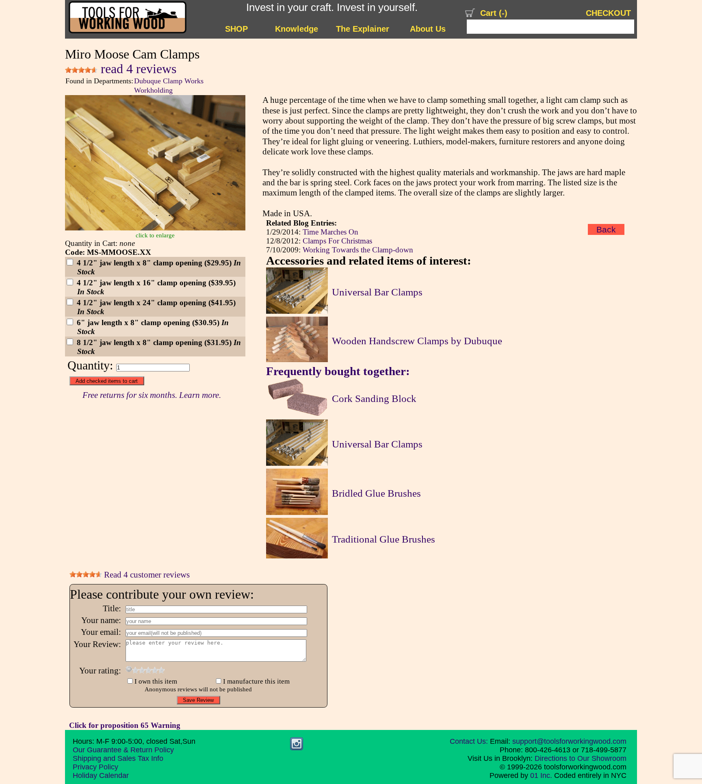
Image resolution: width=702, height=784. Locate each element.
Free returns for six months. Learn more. (151, 395)
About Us (428, 28)
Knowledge (296, 28)
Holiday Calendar (101, 775)
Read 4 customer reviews (146, 575)
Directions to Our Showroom (580, 758)
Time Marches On (330, 232)
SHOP (236, 28)
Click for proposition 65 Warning (124, 725)
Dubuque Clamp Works (169, 81)
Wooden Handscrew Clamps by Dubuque (417, 340)
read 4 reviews (137, 69)
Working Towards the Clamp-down (358, 249)
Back (606, 229)
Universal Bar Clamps (377, 292)
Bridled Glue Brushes (376, 493)
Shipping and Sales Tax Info (118, 758)
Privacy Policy (95, 767)
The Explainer (362, 28)
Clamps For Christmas (337, 241)
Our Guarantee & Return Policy (123, 750)
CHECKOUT (608, 13)
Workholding (153, 90)
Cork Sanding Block (374, 398)
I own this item (155, 681)
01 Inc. (541, 775)
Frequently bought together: (338, 371)
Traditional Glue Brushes (383, 539)
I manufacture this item (256, 681)
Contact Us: (469, 741)
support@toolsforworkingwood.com (569, 741)
